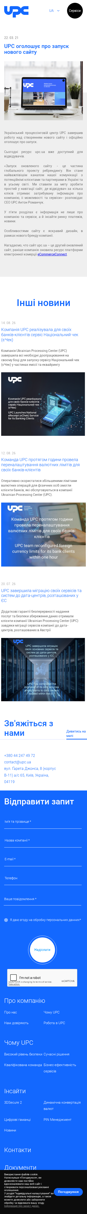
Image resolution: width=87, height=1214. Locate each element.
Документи (20, 1167)
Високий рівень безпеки (23, 1054)
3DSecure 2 (13, 1102)
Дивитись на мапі (76, 734)
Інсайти (15, 1091)
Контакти (17, 1150)
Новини (10, 1130)
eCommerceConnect (52, 254)
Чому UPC (52, 1012)
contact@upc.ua (17, 762)
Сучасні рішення (56, 1054)
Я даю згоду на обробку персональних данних (45, 920)
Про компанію (24, 1000)
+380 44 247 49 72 (19, 755)
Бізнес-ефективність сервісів (60, 1068)
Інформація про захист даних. (21, 1205)
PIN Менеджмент (57, 1120)
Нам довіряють (16, 1023)
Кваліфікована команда (23, 1065)
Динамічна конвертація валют (62, 1105)
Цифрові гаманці (17, 1120)
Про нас (10, 1012)
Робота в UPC (54, 1023)
